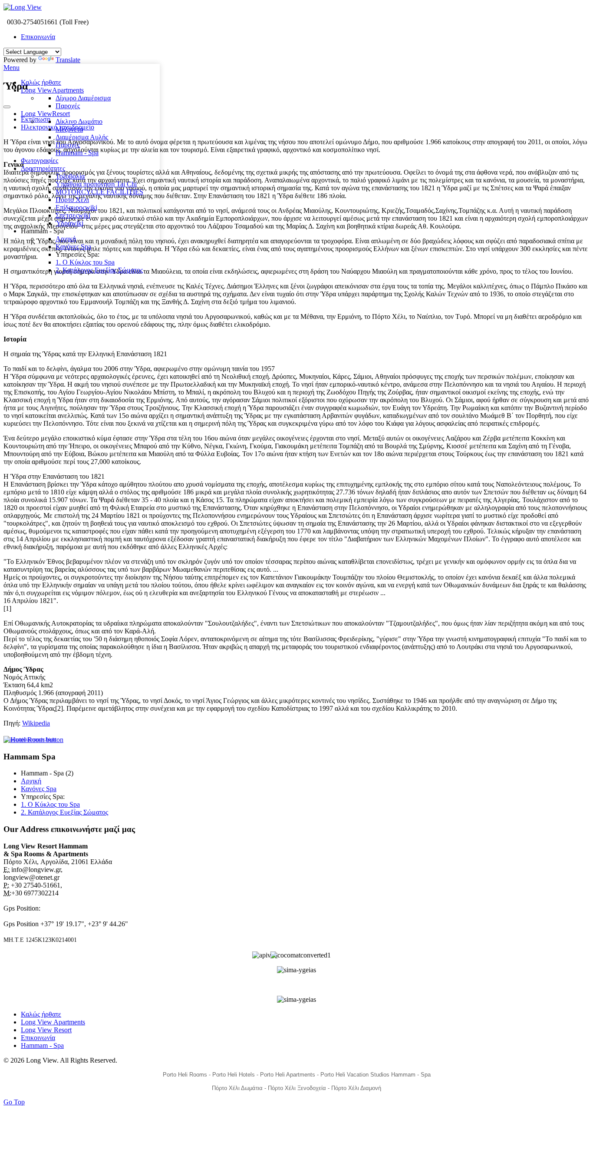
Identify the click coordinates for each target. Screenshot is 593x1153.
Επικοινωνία (38, 36)
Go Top (14, 1102)
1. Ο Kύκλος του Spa (50, 804)
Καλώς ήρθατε (41, 1014)
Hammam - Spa (42, 1045)
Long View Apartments (53, 1022)
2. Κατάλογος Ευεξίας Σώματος (64, 812)
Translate (68, 59)
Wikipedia (36, 723)
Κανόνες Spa (38, 788)
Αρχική (31, 781)
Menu (11, 67)
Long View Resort (46, 1030)
